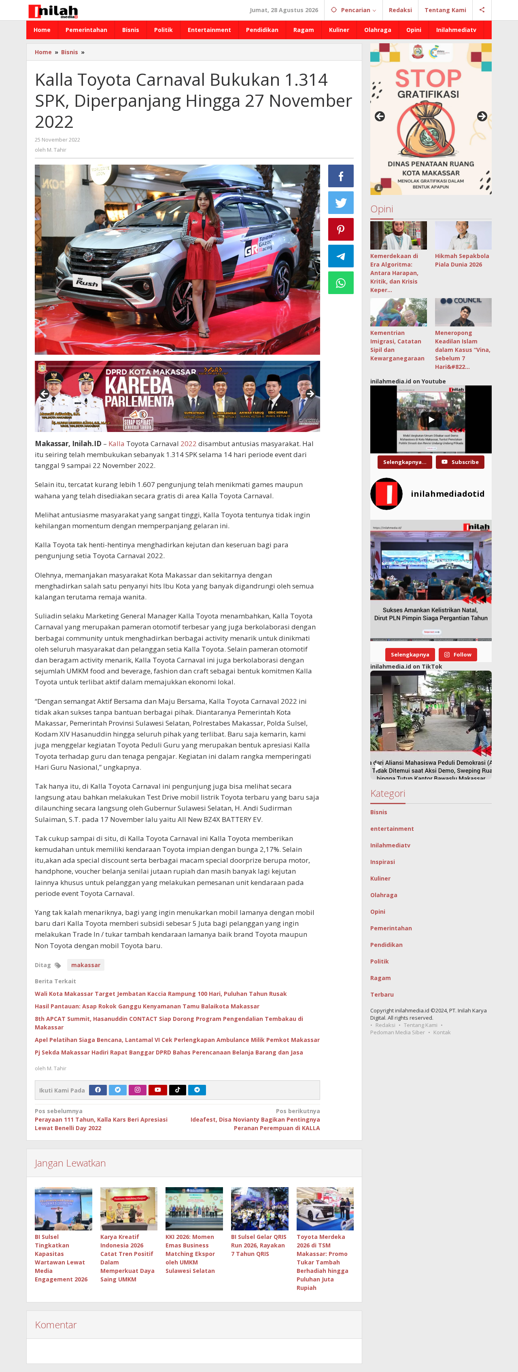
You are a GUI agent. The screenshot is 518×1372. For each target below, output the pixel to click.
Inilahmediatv (390, 845)
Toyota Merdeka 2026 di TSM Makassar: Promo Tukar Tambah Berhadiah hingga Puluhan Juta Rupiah (322, 1262)
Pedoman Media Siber (397, 1032)
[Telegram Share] (341, 256)
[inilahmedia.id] (52, 10)
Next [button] (310, 394)
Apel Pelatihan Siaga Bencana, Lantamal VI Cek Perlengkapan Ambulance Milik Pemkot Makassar (177, 1040)
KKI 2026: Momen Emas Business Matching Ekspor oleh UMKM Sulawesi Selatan (190, 1254)
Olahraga (383, 895)
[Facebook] (98, 1090)
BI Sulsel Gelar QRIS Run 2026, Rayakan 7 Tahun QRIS (259, 1245)
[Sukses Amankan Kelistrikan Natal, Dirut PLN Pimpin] (431, 580)
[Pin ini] (341, 229)
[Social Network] (482, 10)
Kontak (442, 1032)
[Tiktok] (177, 1090)
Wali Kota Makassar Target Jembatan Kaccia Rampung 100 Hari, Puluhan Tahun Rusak (161, 993)
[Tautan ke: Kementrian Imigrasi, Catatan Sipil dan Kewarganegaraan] (398, 312)
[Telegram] (197, 1090)
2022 (188, 443)
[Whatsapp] (341, 282)
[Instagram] (137, 1090)
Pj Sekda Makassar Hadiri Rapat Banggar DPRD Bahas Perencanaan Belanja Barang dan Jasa (169, 1052)
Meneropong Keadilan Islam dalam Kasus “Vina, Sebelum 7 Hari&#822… (462, 350)
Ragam (380, 978)
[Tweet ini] (341, 202)
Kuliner (380, 878)
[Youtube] (158, 1090)
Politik (379, 961)
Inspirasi (382, 862)
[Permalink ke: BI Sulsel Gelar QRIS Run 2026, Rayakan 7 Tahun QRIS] (260, 1208)
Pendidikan (386, 945)
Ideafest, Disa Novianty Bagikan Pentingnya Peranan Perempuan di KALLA (255, 1119)
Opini (377, 911)
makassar (85, 965)
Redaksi (385, 1025)
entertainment (392, 828)
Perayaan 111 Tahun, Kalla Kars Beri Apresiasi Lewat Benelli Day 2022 (101, 1119)
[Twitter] (118, 1090)
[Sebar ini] (341, 176)
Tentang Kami (420, 1025)
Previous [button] (45, 394)
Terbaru (382, 994)
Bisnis (378, 812)
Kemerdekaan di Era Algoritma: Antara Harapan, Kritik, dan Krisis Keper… (394, 273)
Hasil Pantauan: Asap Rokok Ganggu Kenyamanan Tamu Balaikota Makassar (147, 1006)
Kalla (116, 443)
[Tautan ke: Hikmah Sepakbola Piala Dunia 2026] (463, 235)
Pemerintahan (391, 928)
